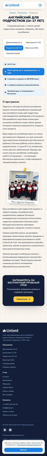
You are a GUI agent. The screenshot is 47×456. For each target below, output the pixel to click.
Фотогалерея (7, 395)
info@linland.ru (8, 408)
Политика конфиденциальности (13, 435)
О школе (6, 377)
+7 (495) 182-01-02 (10, 404)
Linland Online (8, 387)
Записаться (22, 299)
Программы (22, 13)
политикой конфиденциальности (29, 445)
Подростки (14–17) (14, 48)
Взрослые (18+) (31, 48)
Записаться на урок (10, 415)
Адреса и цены (8, 411)
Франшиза (6, 384)
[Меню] (40, 5)
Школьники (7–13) (33, 42)
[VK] (10, 430)
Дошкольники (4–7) (14, 42)
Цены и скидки (8, 391)
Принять (23, 450)
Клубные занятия (9, 367)
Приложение (7, 380)
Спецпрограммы (13, 53)
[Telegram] (5, 430)
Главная (12, 13)
